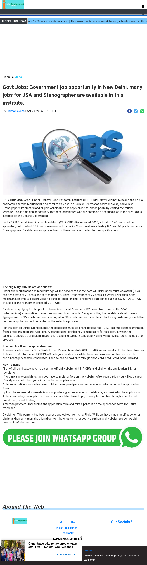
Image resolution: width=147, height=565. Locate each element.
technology (88, 555)
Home (7, 77)
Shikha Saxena (16, 111)
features (99, 555)
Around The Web (23, 506)
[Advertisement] (73, 50)
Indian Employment (67, 527)
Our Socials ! (121, 522)
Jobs (18, 77)
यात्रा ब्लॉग (122, 555)
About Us (67, 522)
